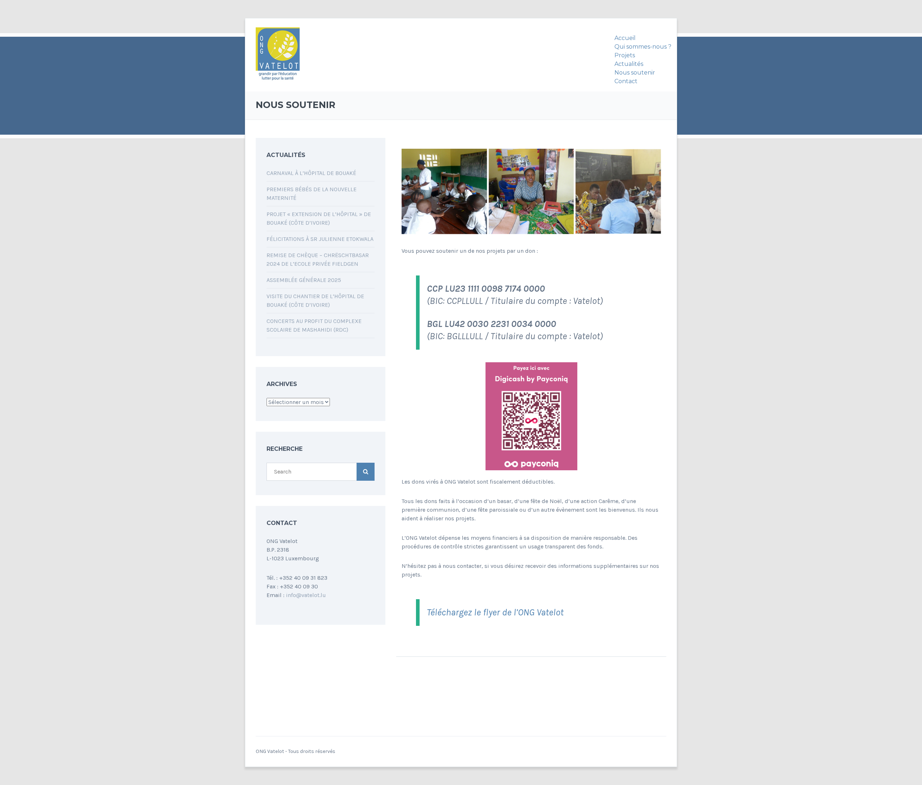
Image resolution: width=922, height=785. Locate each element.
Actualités (628, 63)
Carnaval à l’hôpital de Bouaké (311, 173)
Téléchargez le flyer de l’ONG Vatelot (495, 612)
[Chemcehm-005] (531, 191)
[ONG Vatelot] (278, 55)
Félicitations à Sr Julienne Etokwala (320, 239)
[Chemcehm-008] (444, 191)
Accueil (625, 38)
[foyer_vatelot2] (618, 191)
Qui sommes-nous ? (642, 46)
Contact (625, 81)
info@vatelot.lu (306, 595)
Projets (624, 55)
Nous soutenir (634, 72)
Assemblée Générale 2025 (304, 280)
